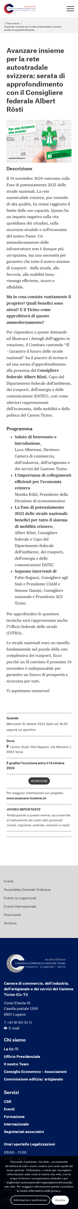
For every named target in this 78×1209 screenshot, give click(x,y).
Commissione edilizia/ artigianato (33, 1079)
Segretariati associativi (24, 1131)
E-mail (14, 1028)
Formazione (14, 1116)
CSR (7, 1101)
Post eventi (12, 915)
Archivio (10, 923)
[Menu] (68, 8)
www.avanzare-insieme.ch (26, 798)
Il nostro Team (16, 1064)
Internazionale (16, 1124)
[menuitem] (68, 8)
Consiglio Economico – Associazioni (35, 1071)
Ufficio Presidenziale (22, 1056)
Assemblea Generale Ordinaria (27, 889)
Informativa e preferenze (30, 1200)
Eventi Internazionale (20, 906)
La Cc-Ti (11, 1049)
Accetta (60, 1200)
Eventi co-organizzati (20, 898)
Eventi (8, 881)
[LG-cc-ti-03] (32, 8)
